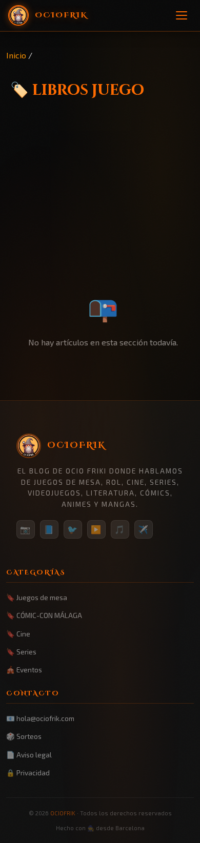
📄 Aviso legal (29, 754)
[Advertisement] (100, 218)
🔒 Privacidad (28, 772)
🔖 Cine (18, 633)
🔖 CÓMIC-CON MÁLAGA (44, 615)
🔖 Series (21, 651)
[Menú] (181, 15)
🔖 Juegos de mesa (36, 597)
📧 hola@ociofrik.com (40, 718)
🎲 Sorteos (24, 736)
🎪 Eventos (24, 669)
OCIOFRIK (62, 813)
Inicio (16, 55)
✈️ (143, 529)
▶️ (96, 529)
